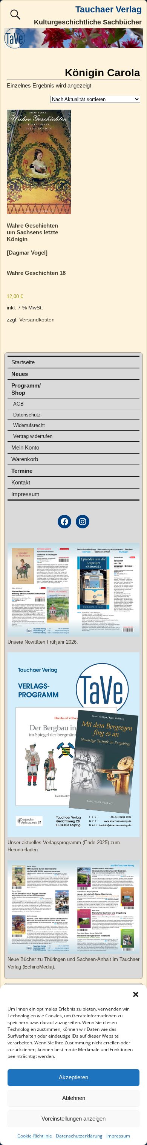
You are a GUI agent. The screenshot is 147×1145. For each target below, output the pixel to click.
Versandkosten (37, 320)
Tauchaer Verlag (108, 9)
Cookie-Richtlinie (34, 1136)
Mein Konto (25, 447)
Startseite (23, 362)
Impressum (118, 1136)
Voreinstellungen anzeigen (73, 1118)
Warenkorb (24, 459)
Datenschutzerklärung (79, 1136)
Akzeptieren (73, 1077)
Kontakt (20, 482)
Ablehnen (73, 1098)
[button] (135, 994)
